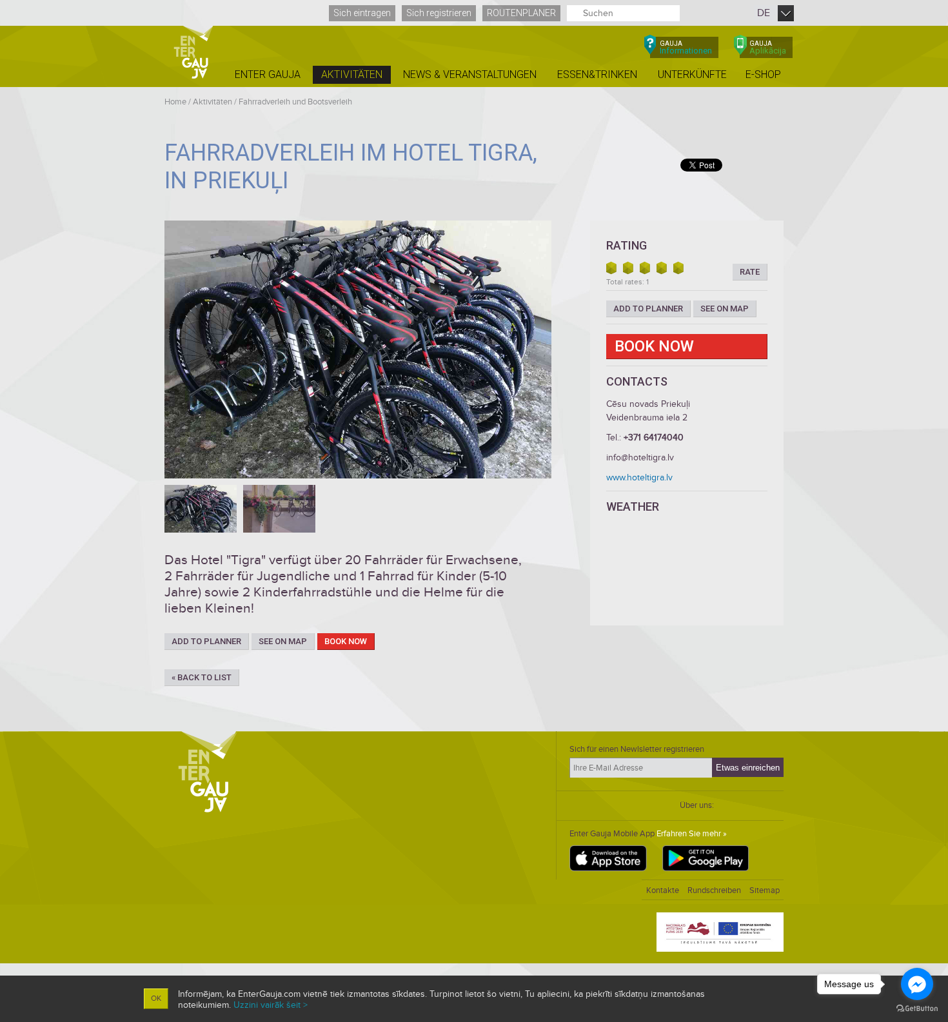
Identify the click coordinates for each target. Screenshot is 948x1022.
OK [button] (156, 998)
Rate (750, 272)
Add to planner (206, 641)
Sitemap (764, 890)
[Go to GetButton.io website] (917, 1009)
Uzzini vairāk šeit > (270, 1004)
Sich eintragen (362, 13)
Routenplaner (521, 13)
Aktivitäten (212, 102)
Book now (345, 641)
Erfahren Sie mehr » (692, 834)
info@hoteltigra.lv (640, 457)
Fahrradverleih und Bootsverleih (295, 102)
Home (175, 102)
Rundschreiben (714, 890)
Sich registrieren (438, 13)
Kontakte (662, 890)
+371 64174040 (654, 437)
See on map (283, 641)
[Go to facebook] (917, 984)
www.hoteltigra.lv (639, 477)
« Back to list (202, 677)
